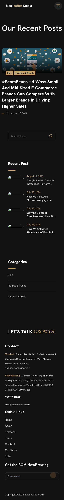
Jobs (8, 456)
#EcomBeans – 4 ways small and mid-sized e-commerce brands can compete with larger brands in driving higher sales (30, 94)
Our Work (11, 450)
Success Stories (16, 296)
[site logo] (19, 5)
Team (8, 438)
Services (10, 432)
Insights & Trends (25, 73)
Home (8, 419)
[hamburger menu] (58, 6)
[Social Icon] (6, 487)
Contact (10, 444)
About (8, 426)
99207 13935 (13, 397)
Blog (9, 73)
